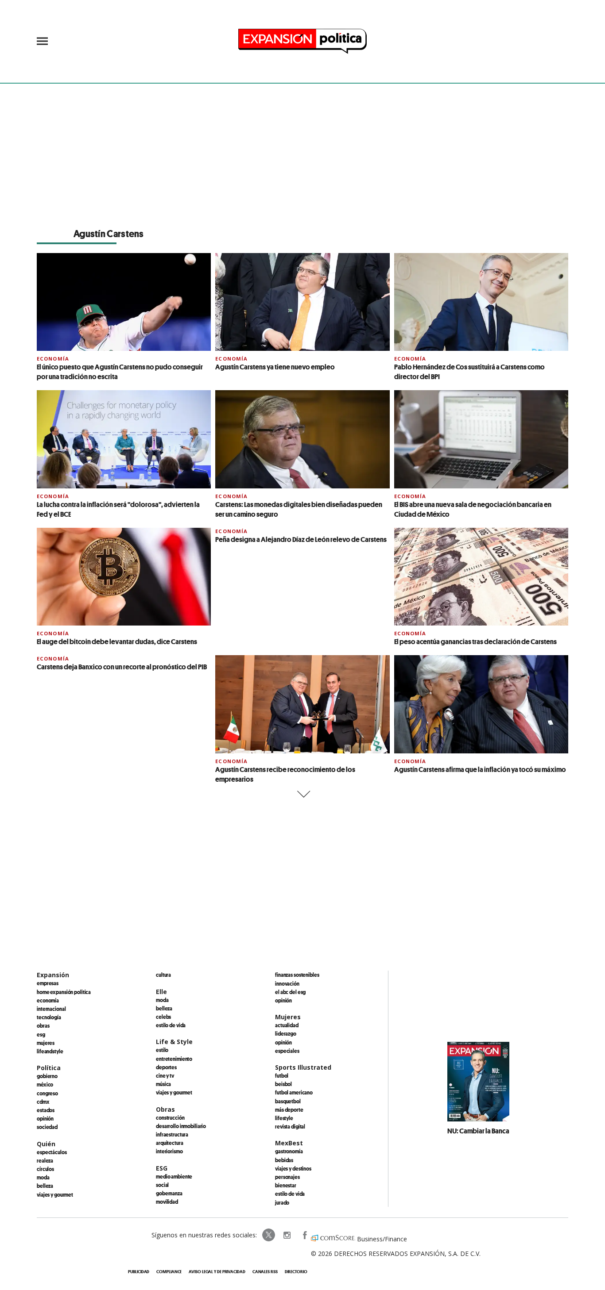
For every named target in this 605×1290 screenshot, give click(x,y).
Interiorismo (169, 1151)
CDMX (43, 1102)
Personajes (287, 1177)
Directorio (296, 1272)
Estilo (162, 1050)
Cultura (163, 975)
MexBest (289, 1143)
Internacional (51, 1009)
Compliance (169, 1272)
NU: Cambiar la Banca (478, 1131)
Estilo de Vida (290, 1194)
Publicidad (138, 1272)
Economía (53, 358)
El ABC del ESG (290, 992)
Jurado (282, 1202)
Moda (43, 1177)
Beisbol (283, 1084)
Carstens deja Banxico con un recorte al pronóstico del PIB (122, 667)
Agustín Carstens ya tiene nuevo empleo (275, 367)
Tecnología (49, 1017)
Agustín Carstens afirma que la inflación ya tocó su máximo (480, 769)
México (45, 1084)
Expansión (53, 975)
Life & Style (174, 1041)
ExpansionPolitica (304, 1235)
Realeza (45, 1160)
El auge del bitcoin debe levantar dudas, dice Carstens (117, 641)
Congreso (47, 1093)
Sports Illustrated (303, 1067)
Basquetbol (288, 1101)
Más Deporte (289, 1109)
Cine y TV (165, 1075)
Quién (46, 1144)
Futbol (281, 1075)
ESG (41, 1034)
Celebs (163, 1017)
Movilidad (167, 1202)
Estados (45, 1110)
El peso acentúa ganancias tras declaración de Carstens (475, 641)
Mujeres (45, 1043)
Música (163, 1084)
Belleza (45, 1186)
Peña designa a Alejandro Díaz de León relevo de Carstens (301, 539)
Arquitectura (169, 1143)
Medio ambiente (174, 1176)
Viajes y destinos (293, 1168)
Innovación (287, 983)
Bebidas (284, 1160)
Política (49, 1067)
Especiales (287, 1051)
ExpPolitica (268, 1235)
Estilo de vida (171, 1025)
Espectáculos (52, 1152)
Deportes (166, 1067)
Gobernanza (169, 1193)
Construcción (170, 1117)
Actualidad (287, 1025)
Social (162, 1185)
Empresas (47, 983)
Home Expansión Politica (64, 992)
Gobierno (47, 1076)
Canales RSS (265, 1272)
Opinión (45, 1118)
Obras (43, 1025)
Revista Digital (290, 1126)
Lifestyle (284, 1118)
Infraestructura (172, 1134)
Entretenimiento (174, 1059)
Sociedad (47, 1127)
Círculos (45, 1169)
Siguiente (302, 794)
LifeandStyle (50, 1051)
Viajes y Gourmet (55, 1194)
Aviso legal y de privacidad (217, 1272)
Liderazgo (285, 1033)
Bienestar (285, 1185)
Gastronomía (289, 1151)
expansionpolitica (286, 1235)
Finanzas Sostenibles (297, 975)
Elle (161, 991)
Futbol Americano (294, 1092)
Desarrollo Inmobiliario (181, 1126)
